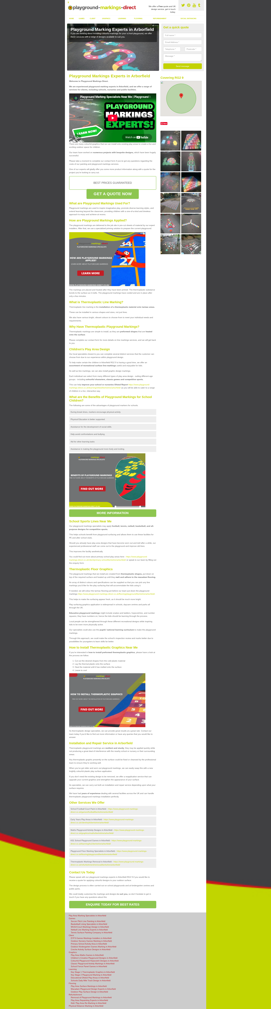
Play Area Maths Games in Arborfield (87, 955)
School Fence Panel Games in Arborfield (89, 966)
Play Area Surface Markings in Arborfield (89, 986)
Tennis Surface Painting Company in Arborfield (91, 932)
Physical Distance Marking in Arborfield (86, 1006)
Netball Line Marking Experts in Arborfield (89, 930)
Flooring (138, 18)
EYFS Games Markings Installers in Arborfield (91, 938)
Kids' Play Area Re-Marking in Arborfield (88, 1003)
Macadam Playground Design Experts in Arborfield (93, 989)
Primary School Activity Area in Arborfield (89, 944)
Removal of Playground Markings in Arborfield (91, 997)
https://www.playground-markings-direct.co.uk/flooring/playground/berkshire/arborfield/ (116, 594)
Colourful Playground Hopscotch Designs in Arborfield (95, 961)
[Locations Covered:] (68, 2)
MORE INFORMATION (113, 513)
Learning (122, 18)
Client (92, 18)
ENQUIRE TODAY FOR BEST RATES (113, 904)
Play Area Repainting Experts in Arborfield (89, 1000)
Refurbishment (159, 18)
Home (71, 18)
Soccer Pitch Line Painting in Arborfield (88, 921)
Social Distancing (188, 18)
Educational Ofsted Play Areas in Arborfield (90, 978)
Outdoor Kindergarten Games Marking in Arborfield (93, 946)
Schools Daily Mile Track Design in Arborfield (91, 980)
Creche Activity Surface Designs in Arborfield (90, 949)
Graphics (106, 18)
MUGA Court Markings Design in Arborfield (90, 927)
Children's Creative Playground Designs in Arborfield (94, 958)
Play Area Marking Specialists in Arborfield (87, 915)
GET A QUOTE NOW (113, 194)
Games (81, 18)
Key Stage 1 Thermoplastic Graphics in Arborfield (93, 972)
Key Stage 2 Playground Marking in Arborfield (91, 975)
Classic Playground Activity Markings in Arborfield (92, 963)
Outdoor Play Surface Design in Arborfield (89, 992)
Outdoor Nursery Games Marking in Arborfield (91, 941)
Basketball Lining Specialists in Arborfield (89, 924)
